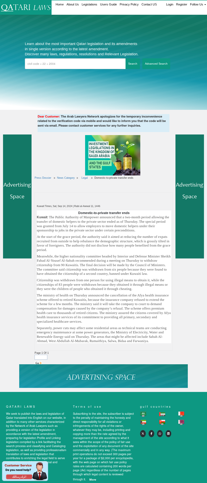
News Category (66, 177)
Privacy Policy (129, 4)
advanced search (156, 63)
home (60, 4)
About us (73, 4)
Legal (85, 177)
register (181, 4)
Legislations (89, 4)
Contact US (149, 4)
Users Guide (108, 4)
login (169, 4)
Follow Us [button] (197, 4)
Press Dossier (43, 177)
